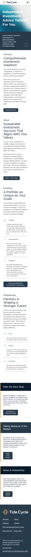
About (16, 519)
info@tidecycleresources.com (15, 551)
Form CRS (18, 531)
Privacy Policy (19, 527)
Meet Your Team (11, 178)
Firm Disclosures (8, 527)
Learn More (7, 494)
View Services (10, 110)
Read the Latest (7, 455)
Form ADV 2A (7, 531)
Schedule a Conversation (10, 412)
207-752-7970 (7, 548)
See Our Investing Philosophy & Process (15, 284)
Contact (17, 523)
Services (6, 519)
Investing (6, 523)
